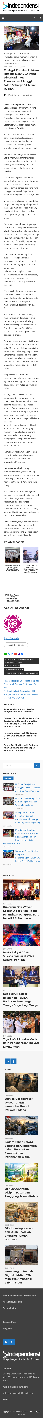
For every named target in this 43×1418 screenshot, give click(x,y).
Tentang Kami (9, 1322)
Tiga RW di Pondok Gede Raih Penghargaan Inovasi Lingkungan (21, 1043)
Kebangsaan (20, 67)
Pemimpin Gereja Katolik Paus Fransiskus (21, 673)
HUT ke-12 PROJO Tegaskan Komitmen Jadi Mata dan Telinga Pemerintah (27, 801)
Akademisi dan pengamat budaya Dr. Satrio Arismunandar (19, 660)
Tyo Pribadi (11, 638)
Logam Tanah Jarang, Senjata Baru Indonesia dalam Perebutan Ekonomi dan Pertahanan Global (21, 1149)
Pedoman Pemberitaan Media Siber (19, 1295)
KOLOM (8, 1069)
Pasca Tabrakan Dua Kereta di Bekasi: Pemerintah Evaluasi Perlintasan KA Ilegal (21, 684)
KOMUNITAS (8, 876)
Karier (6, 1399)
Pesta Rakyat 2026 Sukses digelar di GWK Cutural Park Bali (18, 956)
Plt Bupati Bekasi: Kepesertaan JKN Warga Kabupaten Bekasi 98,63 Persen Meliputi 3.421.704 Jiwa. (21, 694)
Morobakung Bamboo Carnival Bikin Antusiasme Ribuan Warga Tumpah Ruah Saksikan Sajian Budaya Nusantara (20, 837)
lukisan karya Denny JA (14, 669)
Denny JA (8, 666)
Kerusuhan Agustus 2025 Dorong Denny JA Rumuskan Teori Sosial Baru (20, 736)
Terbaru (8, 778)
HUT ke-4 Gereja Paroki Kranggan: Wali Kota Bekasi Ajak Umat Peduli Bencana (27, 787)
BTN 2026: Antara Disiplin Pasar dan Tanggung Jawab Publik (21, 1192)
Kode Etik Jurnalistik (12, 1301)
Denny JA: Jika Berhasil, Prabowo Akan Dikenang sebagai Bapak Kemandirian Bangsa (21, 748)
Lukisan (16, 666)
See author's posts (16, 645)
